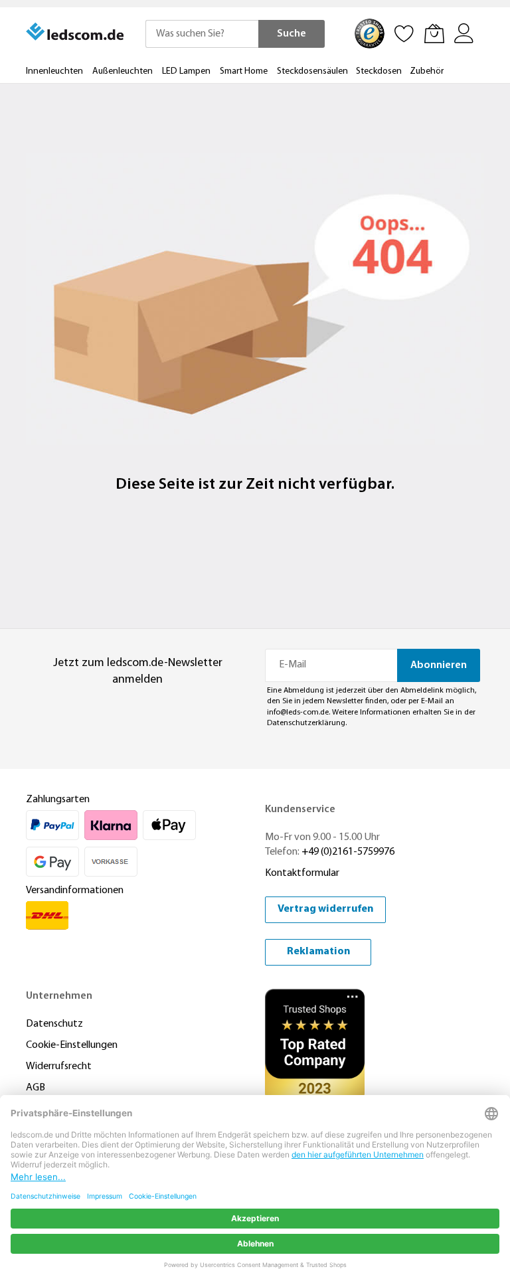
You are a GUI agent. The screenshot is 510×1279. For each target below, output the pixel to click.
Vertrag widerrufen (325, 909)
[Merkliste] (404, 33)
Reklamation (318, 951)
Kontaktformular (302, 873)
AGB (35, 1087)
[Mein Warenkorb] (434, 33)
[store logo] (76, 32)
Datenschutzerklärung (306, 723)
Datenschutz (54, 1024)
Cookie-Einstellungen (72, 1045)
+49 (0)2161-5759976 (347, 852)
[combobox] (201, 34)
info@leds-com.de (298, 713)
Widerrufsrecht (59, 1066)
